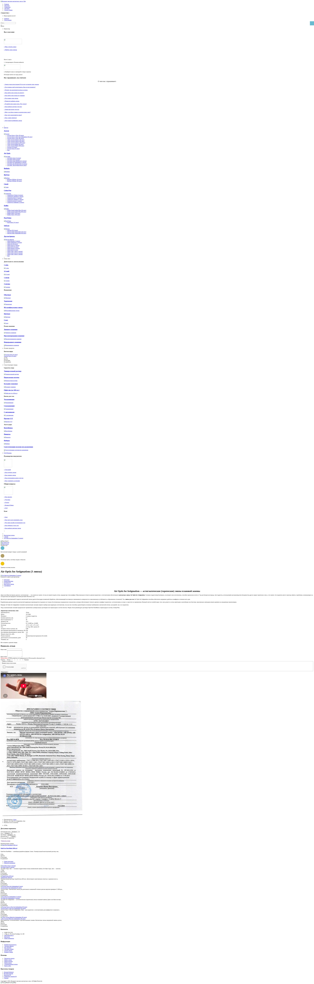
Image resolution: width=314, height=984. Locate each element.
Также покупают (8, 861)
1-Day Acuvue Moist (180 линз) (15, 145)
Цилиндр (3, 834)
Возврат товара (8, 952)
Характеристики (8, 581)
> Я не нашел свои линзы (11, 98)
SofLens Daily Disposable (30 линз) (16, 231)
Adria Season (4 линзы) (13, 248)
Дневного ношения (10, 329)
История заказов (8, 973)
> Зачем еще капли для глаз (11, 109)
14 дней (6, 271)
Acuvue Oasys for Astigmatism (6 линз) (11, 888)
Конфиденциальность (10, 944)
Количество (4, 836)
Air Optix (7, 153)
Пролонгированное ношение (14, 336)
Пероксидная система (11, 377)
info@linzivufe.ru (8, 935)
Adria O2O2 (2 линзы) (13, 245)
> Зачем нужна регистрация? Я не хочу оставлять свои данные (21, 84)
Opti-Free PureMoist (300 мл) (9, 848)
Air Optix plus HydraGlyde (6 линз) (16, 165)
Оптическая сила (5, 831)
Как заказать (7, 947)
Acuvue (6, 131)
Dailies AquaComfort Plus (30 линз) (16, 210)
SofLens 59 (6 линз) (12, 230)
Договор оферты (9, 946)
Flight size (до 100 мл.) (11, 390)
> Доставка (7, 499)
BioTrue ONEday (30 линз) (14, 179)
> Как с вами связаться (10, 117)
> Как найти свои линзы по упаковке (14, 95)
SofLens (6, 226)
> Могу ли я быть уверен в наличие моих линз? (17, 112)
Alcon (14, 819)
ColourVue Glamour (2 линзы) (15, 199)
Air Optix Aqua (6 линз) (13, 159)
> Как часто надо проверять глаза (13, 520)
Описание (7, 579)
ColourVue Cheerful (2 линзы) (15, 196)
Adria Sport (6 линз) (12, 250)
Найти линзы (8, 960)
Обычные (7, 295)
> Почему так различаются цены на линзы (16, 90)
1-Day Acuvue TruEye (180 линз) (16, 142)
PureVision (7, 218)
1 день (6, 265)
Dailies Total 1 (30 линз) (13, 213)
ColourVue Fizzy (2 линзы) (14, 198)
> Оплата (6, 502)
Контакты (7, 937)
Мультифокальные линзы (13, 307)
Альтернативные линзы (11, 964)
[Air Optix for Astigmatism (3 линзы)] (11, 575)
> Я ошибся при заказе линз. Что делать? (15, 104)
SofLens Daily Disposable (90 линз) (16, 233)
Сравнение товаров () (10, 976)
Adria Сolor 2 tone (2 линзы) (15, 253)
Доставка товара (8, 949)
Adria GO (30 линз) (12, 244)
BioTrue (6, 175)
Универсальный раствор (12, 371)
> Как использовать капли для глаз (13, 478)
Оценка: (3, 659)
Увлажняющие (9, 399)
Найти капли (8, 963)
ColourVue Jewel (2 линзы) (14, 201)
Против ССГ (8, 418)
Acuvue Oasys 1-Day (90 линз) (15, 138)
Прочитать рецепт (9, 958)
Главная (6, 978)
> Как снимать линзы (10, 475)
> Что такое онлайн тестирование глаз (14, 522)
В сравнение (10, 838)
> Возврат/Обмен (9, 505)
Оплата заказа (8, 950)
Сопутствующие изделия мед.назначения (18, 447)
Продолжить (4, 672)
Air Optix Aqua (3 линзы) (14, 158)
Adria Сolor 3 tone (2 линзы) (15, 254)
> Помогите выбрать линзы (11, 101)
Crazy (6, 320)
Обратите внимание (9, 863)
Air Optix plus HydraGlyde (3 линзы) (17, 164)
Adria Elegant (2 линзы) (13, 241)
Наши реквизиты (9, 938)
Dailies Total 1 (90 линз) (13, 214)
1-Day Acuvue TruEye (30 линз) (15, 140)
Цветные (7, 314)
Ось (2, 833)
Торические (8, 301)
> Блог (6, 517)
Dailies (6, 205)
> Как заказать (8, 497)
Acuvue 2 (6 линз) (12, 147)
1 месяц (6, 277)
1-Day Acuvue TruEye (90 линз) (15, 141)
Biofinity (7, 168)
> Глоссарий (7, 469)
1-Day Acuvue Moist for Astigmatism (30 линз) (13, 918)
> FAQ (6, 508)
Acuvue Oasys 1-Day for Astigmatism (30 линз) (19, 137)
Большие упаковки (11, 384)
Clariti (6, 184)
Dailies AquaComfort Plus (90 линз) (16, 211)
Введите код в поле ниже (9, 663)
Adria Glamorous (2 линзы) (14, 242)
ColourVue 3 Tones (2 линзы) (15, 195)
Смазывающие (9, 406)
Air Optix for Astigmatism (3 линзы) (16, 162)
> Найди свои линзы (10, 50)
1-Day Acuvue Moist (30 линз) (15, 144)
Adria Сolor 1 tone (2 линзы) (15, 251)
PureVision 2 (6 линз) (13, 222)
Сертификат (7, 585)
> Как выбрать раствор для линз (13, 106)
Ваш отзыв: (4, 656)
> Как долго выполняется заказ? (13, 115)
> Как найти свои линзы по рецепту (14, 92)
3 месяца (7, 284)
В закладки (4, 838)
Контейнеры (8, 428)
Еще (8, 150)
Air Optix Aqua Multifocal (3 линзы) (17, 161)
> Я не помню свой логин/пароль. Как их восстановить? (19, 87)
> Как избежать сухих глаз (11, 525)
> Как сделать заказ (10, 47)
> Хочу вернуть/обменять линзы (13, 120)
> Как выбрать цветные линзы (12, 528)
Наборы (7, 440)
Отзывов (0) (7, 582)
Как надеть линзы (9, 584)
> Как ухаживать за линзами (12, 480)
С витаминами (9, 412)
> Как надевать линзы (10, 472)
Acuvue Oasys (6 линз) (13, 148)
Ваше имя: (3, 649)
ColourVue (7, 190)
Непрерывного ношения (12, 342)
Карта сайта (7, 965)
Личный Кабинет (9, 972)
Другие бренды (9, 236)
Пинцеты (7, 434)
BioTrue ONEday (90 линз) (14, 181)
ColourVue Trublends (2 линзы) (15, 202)
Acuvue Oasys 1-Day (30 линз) (15, 135)
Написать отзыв (5, 841)
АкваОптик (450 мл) (6, 877)
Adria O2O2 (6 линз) (12, 247)
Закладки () (7, 975)
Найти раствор (8, 961)
